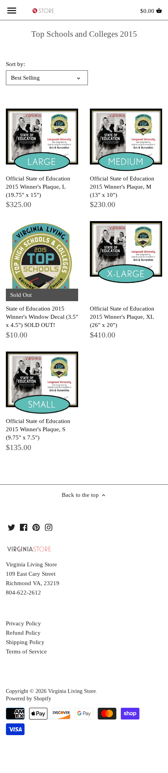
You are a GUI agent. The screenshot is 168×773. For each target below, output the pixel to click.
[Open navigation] (12, 10)
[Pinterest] (36, 527)
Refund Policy (23, 633)
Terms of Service (26, 651)
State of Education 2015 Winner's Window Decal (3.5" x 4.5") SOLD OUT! (42, 316)
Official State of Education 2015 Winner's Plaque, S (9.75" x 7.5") (38, 429)
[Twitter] (11, 527)
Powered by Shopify (28, 699)
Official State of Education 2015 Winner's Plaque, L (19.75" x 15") (38, 186)
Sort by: (15, 64)
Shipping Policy (25, 642)
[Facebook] (23, 527)
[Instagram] (48, 527)
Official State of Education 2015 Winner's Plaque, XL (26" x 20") (122, 316)
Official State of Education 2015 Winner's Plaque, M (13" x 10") (122, 186)
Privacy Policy (23, 623)
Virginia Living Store (72, 691)
